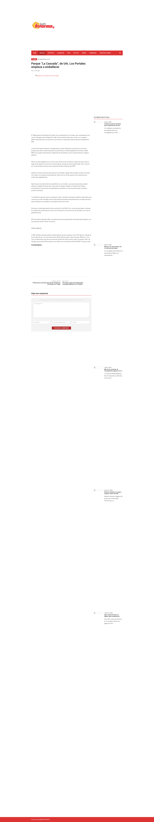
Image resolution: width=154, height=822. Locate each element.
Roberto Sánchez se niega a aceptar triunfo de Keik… (112, 492)
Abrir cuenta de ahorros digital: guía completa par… (112, 615)
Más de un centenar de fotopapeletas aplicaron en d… (113, 370)
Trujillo (42, 53)
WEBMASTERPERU (44, 819)
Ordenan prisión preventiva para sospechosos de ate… (112, 124)
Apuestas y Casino (105, 53)
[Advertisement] (91, 14)
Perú (68, 53)
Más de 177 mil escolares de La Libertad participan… (113, 247)
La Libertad (60, 53)
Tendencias (92, 53)
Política (76, 53)
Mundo (84, 53)
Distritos (51, 53)
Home (34, 53)
